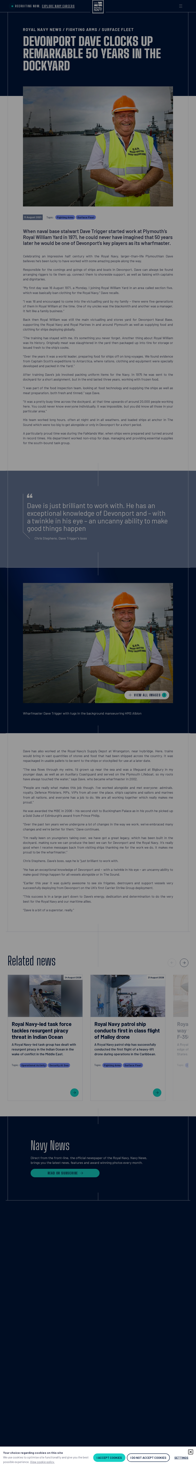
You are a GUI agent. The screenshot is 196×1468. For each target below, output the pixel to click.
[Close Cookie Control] (190, 1452)
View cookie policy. (42, 1462)
